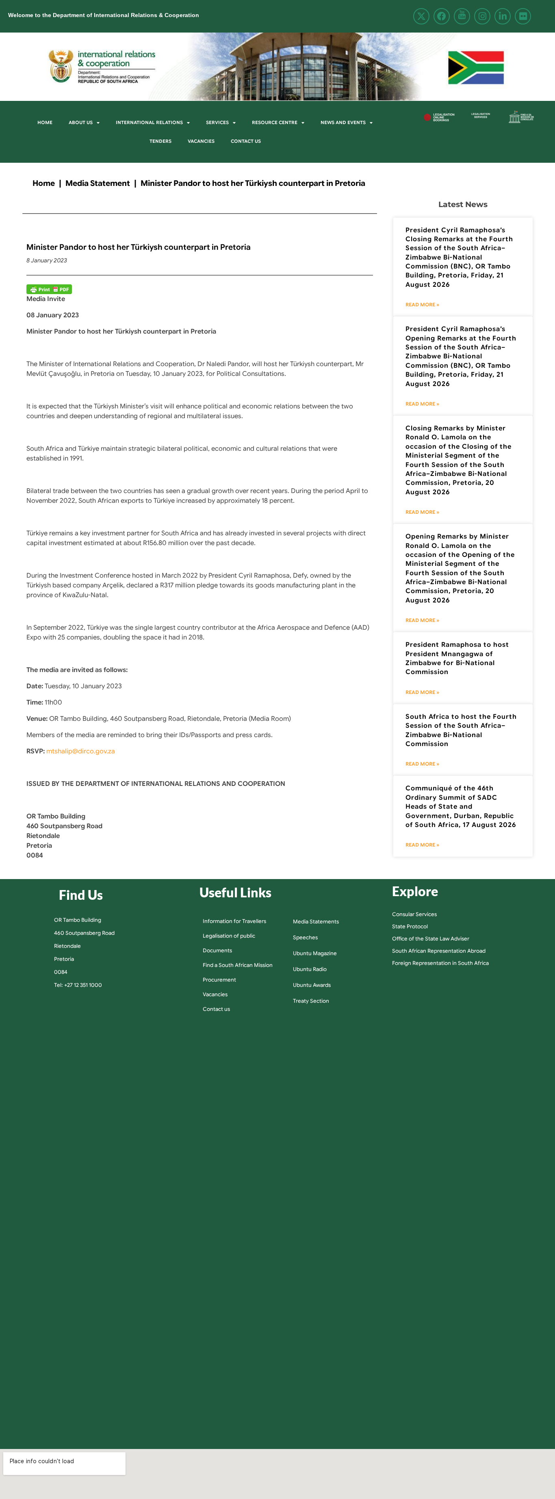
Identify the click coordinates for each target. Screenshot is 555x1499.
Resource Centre (274, 122)
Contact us (246, 141)
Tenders (160, 141)
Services (217, 122)
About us (81, 122)
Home (44, 122)
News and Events (343, 122)
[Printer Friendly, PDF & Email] (49, 289)
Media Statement (97, 183)
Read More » (422, 304)
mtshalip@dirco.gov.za (80, 751)
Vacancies (201, 141)
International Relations (149, 122)
